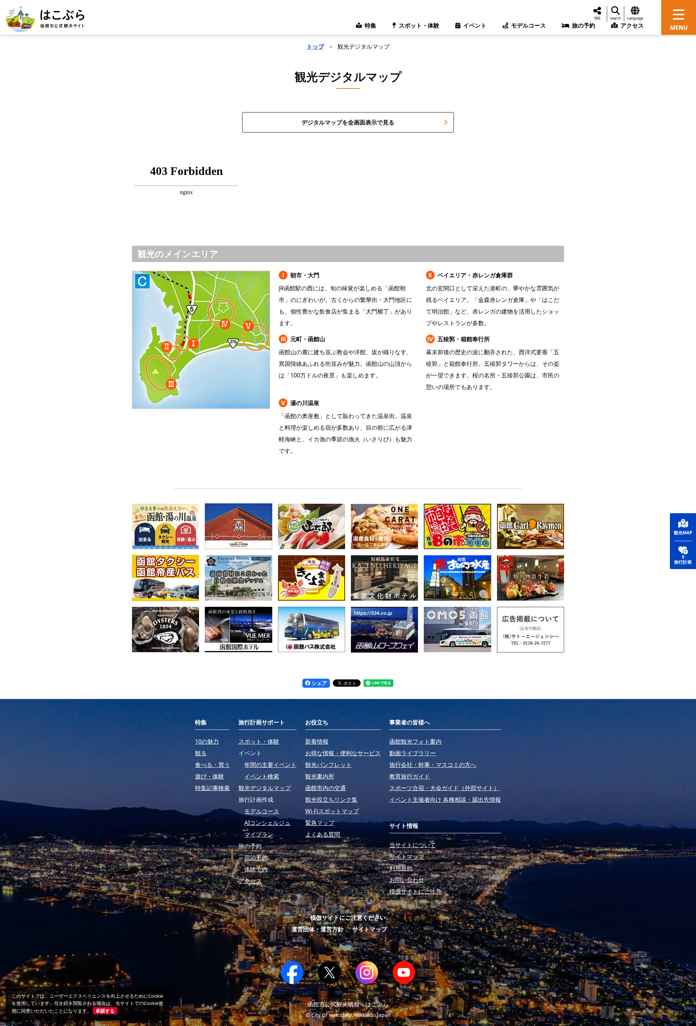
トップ (315, 46)
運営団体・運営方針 (317, 929)
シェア (318, 682)
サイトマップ (369, 929)
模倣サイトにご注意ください (348, 917)
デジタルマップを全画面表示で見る (348, 122)
